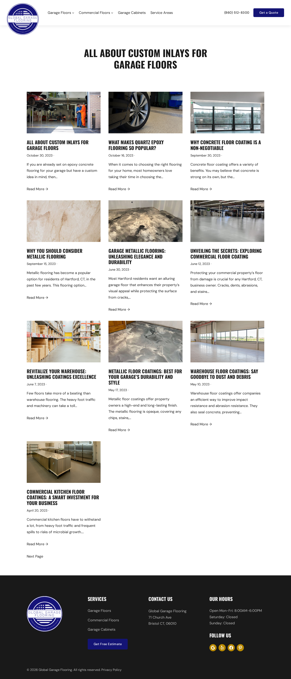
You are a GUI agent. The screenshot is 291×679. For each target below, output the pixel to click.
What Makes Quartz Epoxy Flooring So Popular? (136, 145)
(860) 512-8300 (236, 13)
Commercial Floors (103, 620)
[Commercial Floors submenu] (112, 13)
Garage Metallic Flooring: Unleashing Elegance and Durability (137, 256)
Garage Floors (99, 610)
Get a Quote (268, 13)
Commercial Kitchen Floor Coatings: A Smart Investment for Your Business (63, 497)
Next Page (35, 556)
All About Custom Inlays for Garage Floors (57, 145)
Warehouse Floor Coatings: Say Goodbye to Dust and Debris (224, 374)
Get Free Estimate (108, 644)
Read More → (37, 189)
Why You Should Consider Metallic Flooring (54, 253)
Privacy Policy (111, 670)
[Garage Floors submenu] (73, 13)
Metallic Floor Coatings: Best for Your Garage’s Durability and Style (145, 376)
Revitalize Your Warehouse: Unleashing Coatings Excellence (61, 374)
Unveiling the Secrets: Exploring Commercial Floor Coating (226, 253)
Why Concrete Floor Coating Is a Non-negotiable (225, 145)
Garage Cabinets (101, 629)
